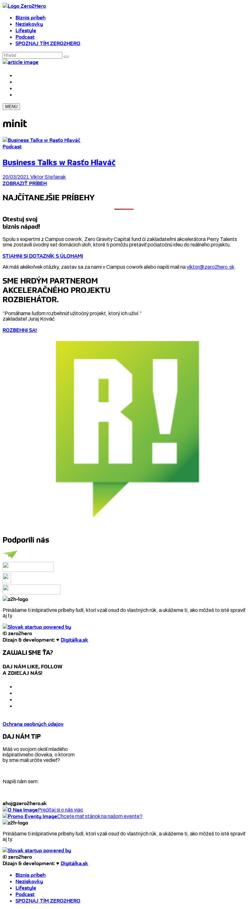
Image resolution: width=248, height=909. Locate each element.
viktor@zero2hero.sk (210, 267)
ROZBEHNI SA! (20, 330)
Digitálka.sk (74, 639)
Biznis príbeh (31, 17)
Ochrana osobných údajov (33, 724)
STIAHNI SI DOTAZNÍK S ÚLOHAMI (43, 256)
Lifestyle (26, 30)
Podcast (25, 37)
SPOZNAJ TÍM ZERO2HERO (48, 43)
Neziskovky (29, 24)
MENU (11, 106)
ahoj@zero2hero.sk (25, 803)
